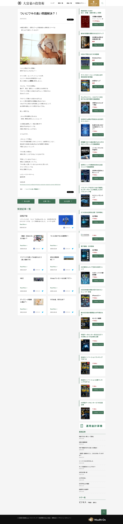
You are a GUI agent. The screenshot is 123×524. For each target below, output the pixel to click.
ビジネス (82, 502)
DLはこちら (97, 45)
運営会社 (54, 518)
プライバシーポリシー (64, 518)
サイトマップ (33, 518)
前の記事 (27, 201)
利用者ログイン (79, 3)
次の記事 (67, 201)
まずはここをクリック (94, 4)
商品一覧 (69, 3)
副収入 (95, 502)
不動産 (89, 502)
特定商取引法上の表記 (45, 518)
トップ (52, 3)
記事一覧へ (47, 201)
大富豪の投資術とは (23, 518)
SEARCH (102, 3)
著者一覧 (60, 3)
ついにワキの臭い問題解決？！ (33, 189)
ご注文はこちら (97, 24)
